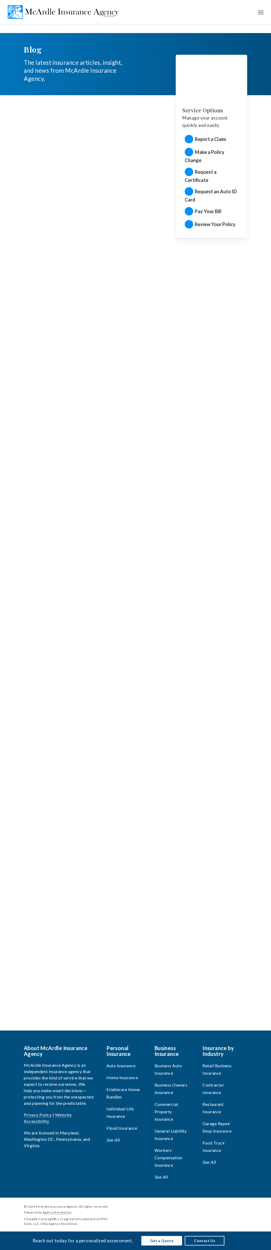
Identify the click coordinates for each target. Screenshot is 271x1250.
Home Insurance (122, 1077)
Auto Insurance (121, 1065)
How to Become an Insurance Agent (69, 740)
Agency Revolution (57, 1212)
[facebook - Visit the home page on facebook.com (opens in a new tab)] (225, 1206)
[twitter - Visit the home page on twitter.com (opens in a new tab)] (216, 1206)
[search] (249, 12)
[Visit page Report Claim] (211, 139)
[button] (261, 12)
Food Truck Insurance (213, 1146)
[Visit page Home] (63, 12)
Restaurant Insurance (213, 1108)
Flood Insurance (121, 1127)
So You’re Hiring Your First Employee (72, 570)
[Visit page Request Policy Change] (211, 156)
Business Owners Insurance (171, 1088)
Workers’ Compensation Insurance (169, 1157)
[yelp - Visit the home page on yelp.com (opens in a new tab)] (245, 1206)
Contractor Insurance (213, 1088)
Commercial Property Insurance (166, 1111)
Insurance (34, 153)
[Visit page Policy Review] (211, 224)
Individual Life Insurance (120, 1112)
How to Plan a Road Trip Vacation (67, 229)
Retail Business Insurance (217, 1069)
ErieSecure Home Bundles (123, 1093)
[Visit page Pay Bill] (211, 211)
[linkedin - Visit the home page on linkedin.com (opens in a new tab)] (235, 1206)
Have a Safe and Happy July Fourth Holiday (79, 399)
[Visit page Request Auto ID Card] (211, 195)
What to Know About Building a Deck (71, 910)
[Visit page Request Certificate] (211, 176)
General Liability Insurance (171, 1134)
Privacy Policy (38, 1114)
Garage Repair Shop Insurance (217, 1127)
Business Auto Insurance (168, 1069)
